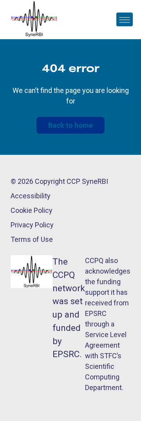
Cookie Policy (31, 210)
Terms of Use (32, 239)
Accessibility (31, 196)
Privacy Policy (32, 225)
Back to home (70, 125)
